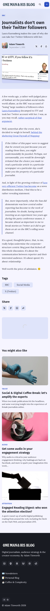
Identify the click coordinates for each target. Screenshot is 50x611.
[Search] (40, 4)
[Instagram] (29, 563)
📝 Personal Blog (10, 577)
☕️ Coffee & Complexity (14, 582)
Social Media (23, 284)
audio (5, 445)
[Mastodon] (10, 563)
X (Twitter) (10, 291)
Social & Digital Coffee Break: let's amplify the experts (24, 395)
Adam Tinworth (16, 44)
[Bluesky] (23, 563)
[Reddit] (35, 563)
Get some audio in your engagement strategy (17, 450)
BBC (3, 15)
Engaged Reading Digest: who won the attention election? (24, 509)
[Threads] (17, 563)
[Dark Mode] (6, 600)
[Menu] (46, 4)
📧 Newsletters (9, 573)
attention (7, 503)
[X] (36, 46)
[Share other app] (46, 46)
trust (5, 389)
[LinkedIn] (17, 308)
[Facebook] (41, 46)
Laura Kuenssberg (11, 110)
